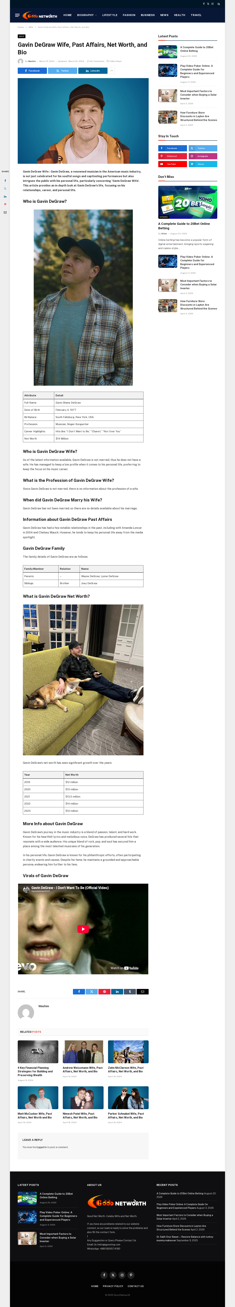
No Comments (97, 61)
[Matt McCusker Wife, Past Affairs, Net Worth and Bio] (38, 1097)
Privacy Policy (113, 1286)
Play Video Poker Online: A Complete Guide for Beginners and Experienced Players (197, 71)
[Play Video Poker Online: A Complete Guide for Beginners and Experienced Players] (167, 70)
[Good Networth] (40, 15)
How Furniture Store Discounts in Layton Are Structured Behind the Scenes (198, 116)
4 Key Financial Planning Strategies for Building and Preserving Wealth (35, 1071)
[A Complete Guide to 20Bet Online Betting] (167, 51)
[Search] (218, 4)
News (164, 15)
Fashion (129, 15)
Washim (32, 61)
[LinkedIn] (5, 196)
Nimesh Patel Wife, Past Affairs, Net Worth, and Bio (80, 1115)
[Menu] (17, 15)
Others (164, 217)
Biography (85, 15)
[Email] (5, 212)
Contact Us (136, 1286)
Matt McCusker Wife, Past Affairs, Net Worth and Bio (35, 1115)
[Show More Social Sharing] (112, 71)
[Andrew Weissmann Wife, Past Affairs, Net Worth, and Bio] (83, 1051)
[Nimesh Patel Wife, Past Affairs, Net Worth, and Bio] (83, 1097)
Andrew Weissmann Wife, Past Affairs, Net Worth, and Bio (83, 1069)
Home (67, 15)
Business (148, 15)
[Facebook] (5, 180)
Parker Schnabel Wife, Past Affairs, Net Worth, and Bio (126, 1115)
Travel (196, 15)
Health (179, 15)
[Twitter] (5, 188)
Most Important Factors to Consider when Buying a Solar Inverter (198, 95)
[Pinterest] (5, 204)
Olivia (164, 233)
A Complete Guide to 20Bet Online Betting (196, 49)
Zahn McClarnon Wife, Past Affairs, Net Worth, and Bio (125, 1069)
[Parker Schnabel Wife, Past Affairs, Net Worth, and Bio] (128, 1097)
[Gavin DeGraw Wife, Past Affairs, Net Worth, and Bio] (83, 121)
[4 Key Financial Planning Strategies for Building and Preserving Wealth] (38, 1051)
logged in (41, 1147)
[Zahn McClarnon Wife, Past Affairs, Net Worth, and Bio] (128, 1051)
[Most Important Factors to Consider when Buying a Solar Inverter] (167, 95)
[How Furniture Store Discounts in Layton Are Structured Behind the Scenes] (167, 117)
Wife (21, 36)
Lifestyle (110, 15)
